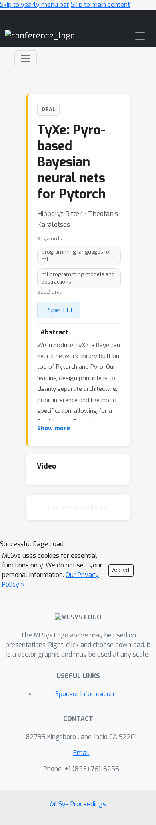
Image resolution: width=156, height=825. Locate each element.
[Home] (40, 35)
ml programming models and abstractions (78, 278)
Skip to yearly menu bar (34, 4)
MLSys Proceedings (78, 804)
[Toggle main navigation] (140, 36)
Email (81, 753)
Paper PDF (60, 310)
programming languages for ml (76, 255)
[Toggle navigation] (25, 58)
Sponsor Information (84, 694)
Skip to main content (100, 4)
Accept (121, 570)
